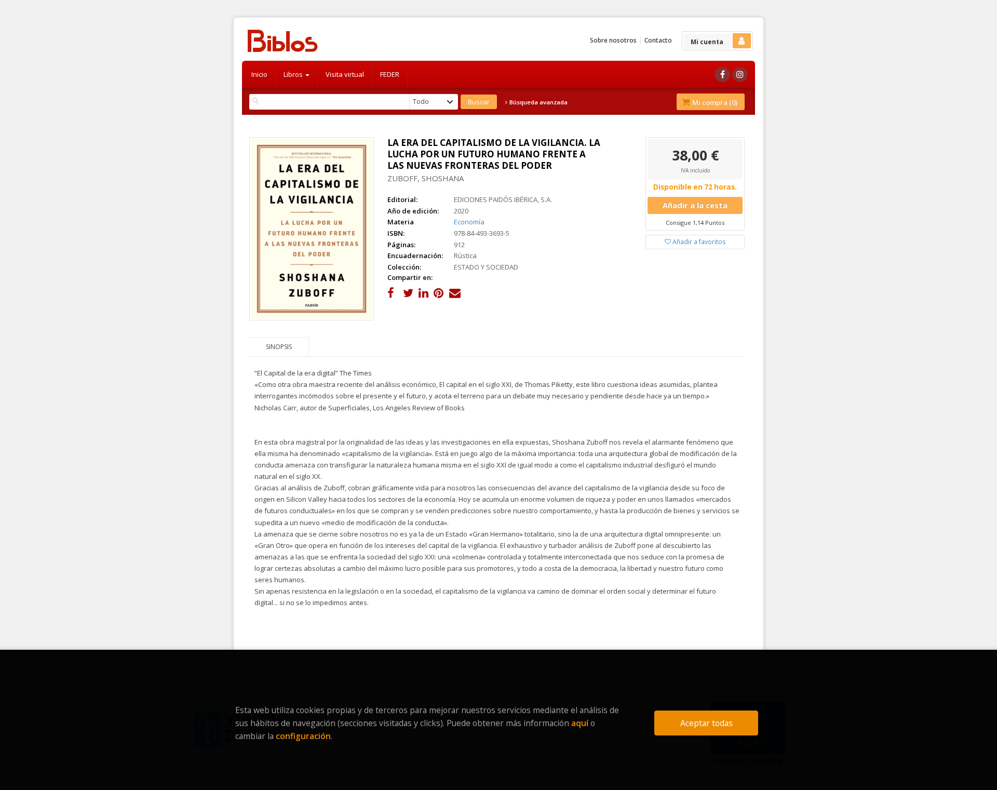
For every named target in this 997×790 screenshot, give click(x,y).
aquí (579, 723)
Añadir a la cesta (695, 205)
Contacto (658, 40)
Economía (469, 221)
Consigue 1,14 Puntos (695, 222)
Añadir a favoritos (698, 241)
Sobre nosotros (613, 40)
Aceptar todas (706, 723)
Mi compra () (714, 102)
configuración (303, 736)
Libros (294, 74)
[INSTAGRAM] (740, 74)
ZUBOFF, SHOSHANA (425, 178)
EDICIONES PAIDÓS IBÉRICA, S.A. (503, 199)
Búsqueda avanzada (538, 102)
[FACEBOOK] (722, 74)
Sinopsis (279, 346)
